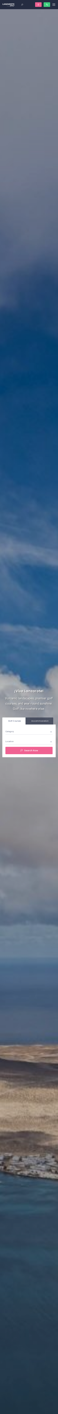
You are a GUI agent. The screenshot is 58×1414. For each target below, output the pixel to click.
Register (47, 4)
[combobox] (29, 732)
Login (38, 4)
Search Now (31, 750)
